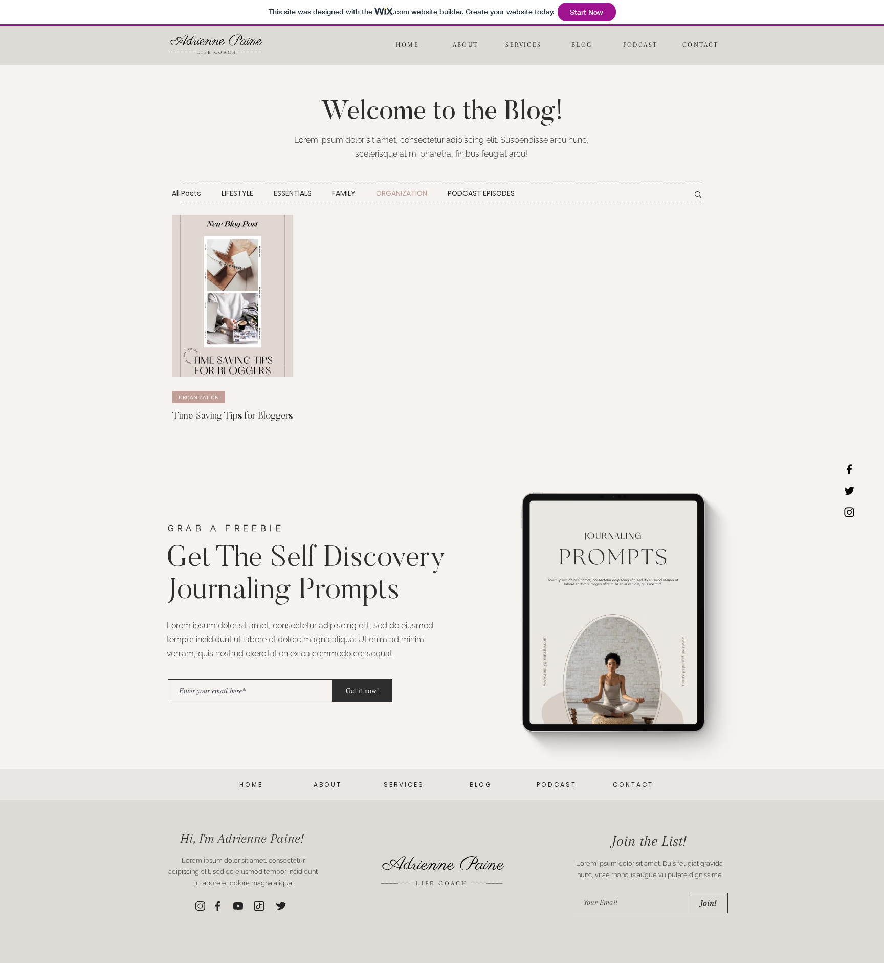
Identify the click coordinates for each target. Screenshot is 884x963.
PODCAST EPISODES (481, 193)
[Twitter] (849, 490)
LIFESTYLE (237, 193)
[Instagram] (849, 512)
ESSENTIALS (293, 193)
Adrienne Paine (216, 41)
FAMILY (344, 193)
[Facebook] (849, 469)
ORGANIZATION (401, 193)
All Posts (186, 193)
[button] (698, 195)
